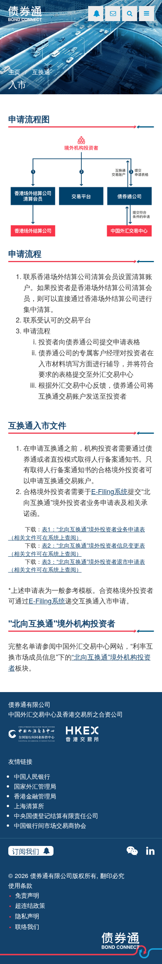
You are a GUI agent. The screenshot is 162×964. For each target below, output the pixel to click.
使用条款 (20, 885)
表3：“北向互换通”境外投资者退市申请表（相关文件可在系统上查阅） (76, 565)
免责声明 (27, 895)
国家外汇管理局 (35, 786)
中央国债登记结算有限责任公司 (56, 815)
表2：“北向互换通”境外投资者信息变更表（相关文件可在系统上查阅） (76, 549)
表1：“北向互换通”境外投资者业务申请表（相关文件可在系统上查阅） (76, 533)
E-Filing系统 (109, 491)
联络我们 (27, 926)
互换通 (41, 71)
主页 (14, 71)
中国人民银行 (32, 776)
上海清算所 (29, 805)
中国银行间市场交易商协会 (50, 825)
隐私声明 (27, 915)
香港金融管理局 (35, 795)
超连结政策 (30, 905)
